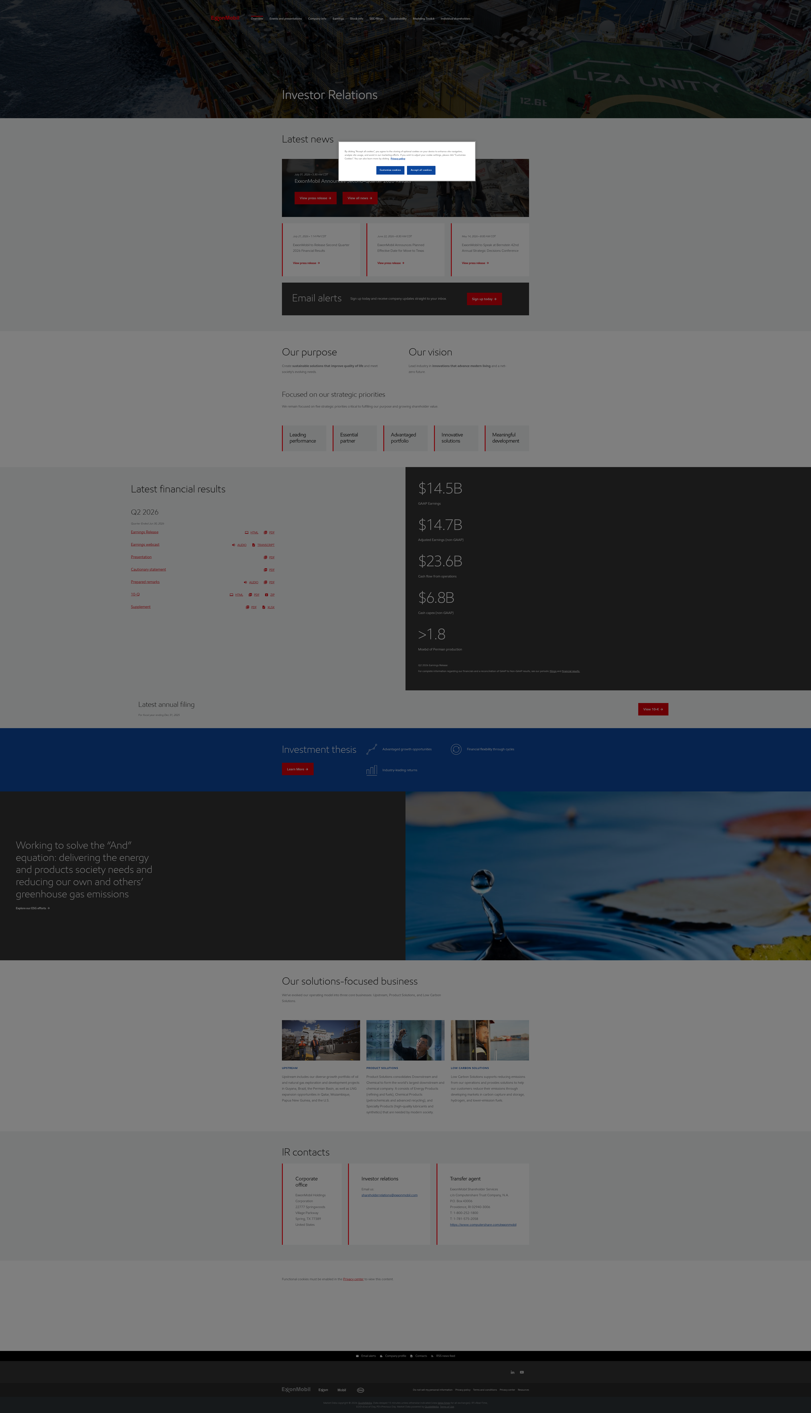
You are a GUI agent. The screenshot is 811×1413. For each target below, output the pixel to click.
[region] (407, 161)
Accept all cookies (421, 170)
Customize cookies (390, 170)
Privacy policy (398, 158)
